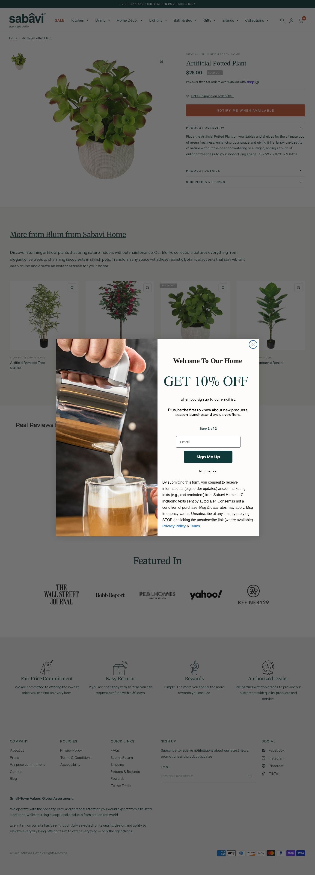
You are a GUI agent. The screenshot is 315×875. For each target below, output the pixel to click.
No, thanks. (208, 471)
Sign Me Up (208, 457)
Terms (195, 526)
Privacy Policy (174, 526)
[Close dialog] (253, 344)
